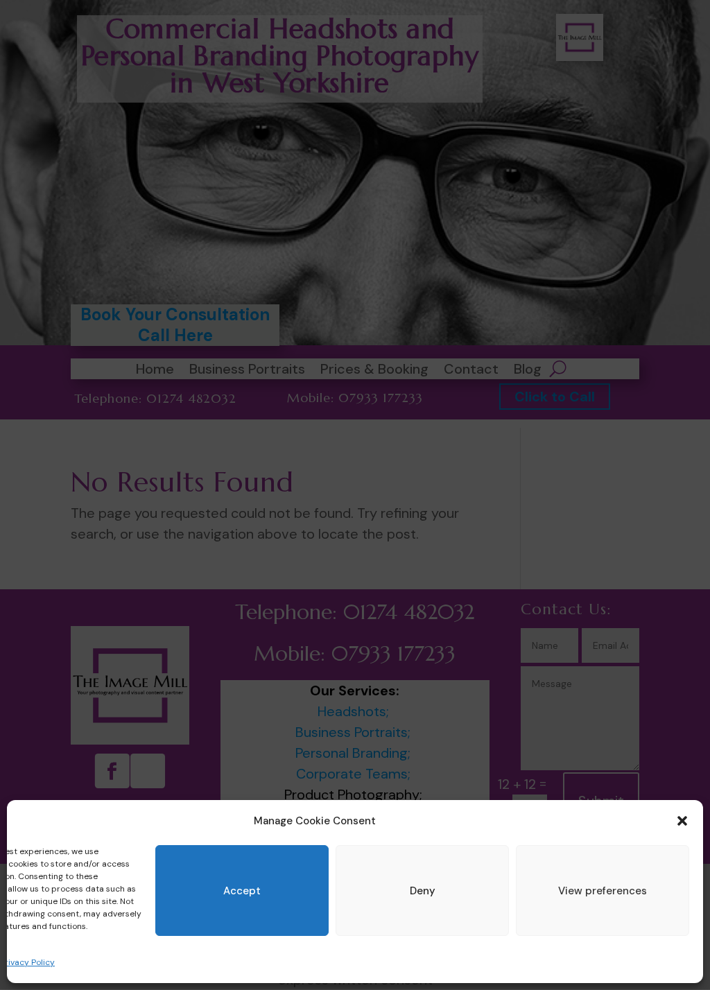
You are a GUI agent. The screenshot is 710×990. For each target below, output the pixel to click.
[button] (682, 821)
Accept (242, 891)
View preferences (602, 891)
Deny (422, 891)
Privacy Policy (27, 962)
